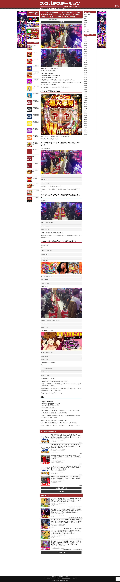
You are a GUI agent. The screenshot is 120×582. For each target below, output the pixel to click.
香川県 (85, 110)
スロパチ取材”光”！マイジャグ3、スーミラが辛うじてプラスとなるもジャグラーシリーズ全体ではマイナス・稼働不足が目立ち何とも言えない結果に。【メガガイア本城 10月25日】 (66, 435)
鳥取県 (85, 100)
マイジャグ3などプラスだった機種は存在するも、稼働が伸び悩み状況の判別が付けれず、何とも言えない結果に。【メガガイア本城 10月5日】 (66, 467)
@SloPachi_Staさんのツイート (33, 205)
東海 (85, 24)
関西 (85, 26)
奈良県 (85, 96)
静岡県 (85, 79)
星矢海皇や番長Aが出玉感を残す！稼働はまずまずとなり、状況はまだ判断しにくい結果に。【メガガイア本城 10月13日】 (66, 457)
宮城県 (85, 45)
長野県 (85, 68)
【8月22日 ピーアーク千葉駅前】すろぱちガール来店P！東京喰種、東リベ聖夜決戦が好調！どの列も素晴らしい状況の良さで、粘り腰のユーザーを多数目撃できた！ (66, 542)
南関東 (85, 20)
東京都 (85, 62)
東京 (85, 18)
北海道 (85, 36)
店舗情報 (61, 491)
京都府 (85, 89)
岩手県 (85, 41)
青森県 (85, 38)
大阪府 (85, 91)
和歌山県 (86, 98)
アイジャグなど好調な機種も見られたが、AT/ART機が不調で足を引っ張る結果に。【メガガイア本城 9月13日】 (66, 477)
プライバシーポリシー (66, 578)
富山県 (85, 72)
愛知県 (85, 81)
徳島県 (85, 115)
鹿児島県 (86, 132)
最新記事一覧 (61, 552)
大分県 (85, 127)
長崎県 (85, 123)
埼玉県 (85, 57)
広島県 (85, 106)
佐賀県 (85, 121)
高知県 (85, 117)
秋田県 (85, 43)
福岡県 (85, 119)
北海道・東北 (87, 14)
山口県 (85, 108)
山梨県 (85, 66)
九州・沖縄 (86, 31)
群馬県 (85, 55)
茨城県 (85, 51)
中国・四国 (86, 29)
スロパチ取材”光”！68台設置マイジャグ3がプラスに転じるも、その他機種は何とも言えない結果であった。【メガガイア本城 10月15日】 (66, 446)
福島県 (85, 49)
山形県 (85, 47)
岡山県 (85, 104)
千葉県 (85, 60)
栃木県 (85, 53)
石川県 (85, 74)
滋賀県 (85, 87)
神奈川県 (86, 64)
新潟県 (85, 70)
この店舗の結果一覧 (61, 488)
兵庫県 (85, 93)
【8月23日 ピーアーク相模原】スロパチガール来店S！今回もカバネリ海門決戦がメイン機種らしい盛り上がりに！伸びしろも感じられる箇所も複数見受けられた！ (66, 500)
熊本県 (85, 125)
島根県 (85, 102)
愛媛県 (85, 113)
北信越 (85, 22)
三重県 (85, 85)
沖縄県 (85, 134)
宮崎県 (85, 130)
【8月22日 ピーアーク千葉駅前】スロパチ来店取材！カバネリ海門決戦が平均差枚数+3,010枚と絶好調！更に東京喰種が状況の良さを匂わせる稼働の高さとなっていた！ (66, 521)
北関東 (85, 16)
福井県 (85, 77)
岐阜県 (85, 83)
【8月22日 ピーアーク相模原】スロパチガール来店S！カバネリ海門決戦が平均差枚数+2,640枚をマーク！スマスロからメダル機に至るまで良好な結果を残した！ (66, 532)
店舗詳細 (61, 22)
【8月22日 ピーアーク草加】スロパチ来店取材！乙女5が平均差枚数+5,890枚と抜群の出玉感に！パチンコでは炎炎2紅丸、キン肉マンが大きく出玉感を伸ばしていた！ (66, 510)
